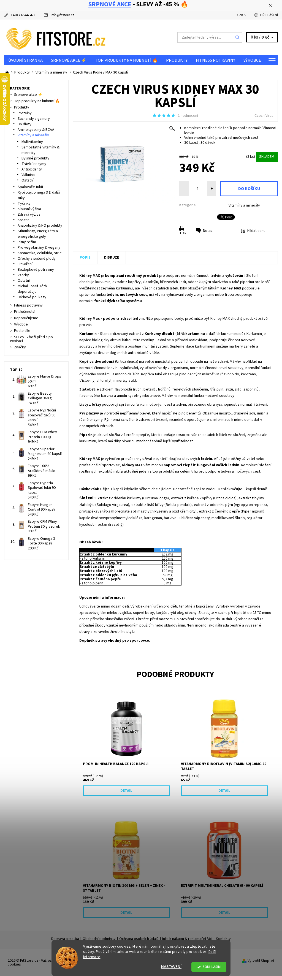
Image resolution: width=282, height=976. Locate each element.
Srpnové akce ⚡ (69, 60)
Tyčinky (24, 203)
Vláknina (28, 175)
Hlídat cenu (256, 231)
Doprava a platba (65, 939)
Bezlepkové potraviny (36, 269)
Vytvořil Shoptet (261, 960)
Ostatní (27, 180)
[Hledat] (237, 37)
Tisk (182, 233)
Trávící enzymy (33, 164)
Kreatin (23, 220)
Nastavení (171, 967)
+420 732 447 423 (23, 15)
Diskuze (111, 257)
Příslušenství (24, 312)
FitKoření (25, 264)
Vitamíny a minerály (244, 205)
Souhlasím (212, 966)
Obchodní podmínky (99, 939)
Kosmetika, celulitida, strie (40, 253)
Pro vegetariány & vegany (39, 247)
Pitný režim (27, 242)
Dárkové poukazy (32, 297)
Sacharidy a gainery (34, 118)
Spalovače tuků (30, 187)
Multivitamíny (32, 142)
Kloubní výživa (29, 209)
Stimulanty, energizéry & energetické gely (38, 233)
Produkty (177, 60)
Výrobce (252, 60)
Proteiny (25, 113)
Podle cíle (22, 331)
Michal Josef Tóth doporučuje (32, 288)
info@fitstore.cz (62, 15)
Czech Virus (263, 115)
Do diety (24, 124)
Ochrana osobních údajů (139, 939)
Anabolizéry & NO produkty (40, 225)
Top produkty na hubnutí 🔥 (126, 60)
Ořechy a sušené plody (37, 258)
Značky (20, 347)
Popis (85, 257)
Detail (126, 790)
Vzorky (23, 275)
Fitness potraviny (215, 60)
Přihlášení (269, 15)
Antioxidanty (31, 169)
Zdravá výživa (29, 214)
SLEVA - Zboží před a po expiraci (31, 339)
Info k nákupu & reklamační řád (187, 939)
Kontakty (223, 939)
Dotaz (208, 231)
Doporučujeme (26, 318)
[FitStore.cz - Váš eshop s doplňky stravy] (72, 37)
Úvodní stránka (25, 60)
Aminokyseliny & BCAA (36, 129)
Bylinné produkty (35, 158)
